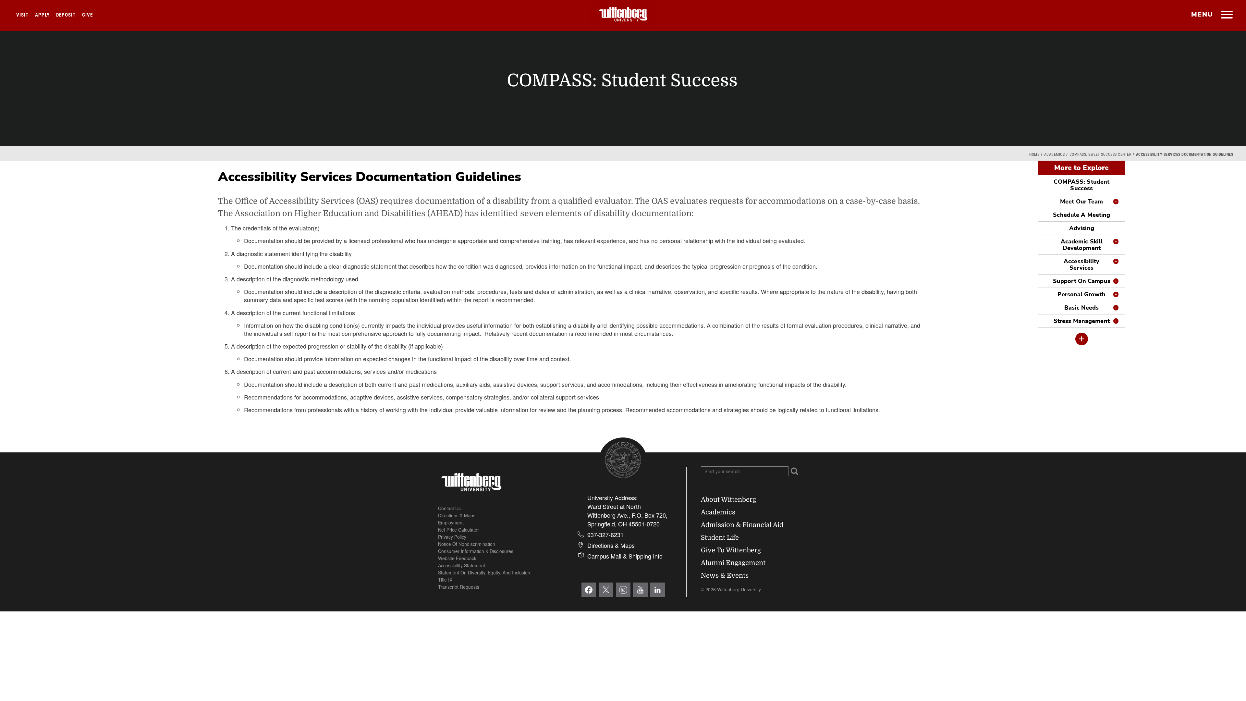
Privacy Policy (452, 537)
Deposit (66, 15)
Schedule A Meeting (1081, 215)
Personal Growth (1081, 294)
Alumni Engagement (733, 563)
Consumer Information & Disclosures (475, 551)
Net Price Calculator (458, 529)
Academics (1054, 154)
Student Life (720, 537)
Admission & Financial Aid (742, 525)
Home (1034, 154)
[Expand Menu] (1081, 339)
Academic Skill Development (1082, 244)
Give (87, 15)
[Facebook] (588, 590)
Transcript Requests (458, 587)
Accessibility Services (1081, 264)
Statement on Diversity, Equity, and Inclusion (484, 572)
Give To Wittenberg (731, 550)
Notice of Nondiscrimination (466, 544)
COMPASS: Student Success (1081, 184)
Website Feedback (457, 558)
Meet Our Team (1081, 201)
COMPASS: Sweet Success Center (1100, 154)
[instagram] (623, 590)
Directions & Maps (456, 515)
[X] (606, 590)
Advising (1081, 228)
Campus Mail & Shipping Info (625, 556)
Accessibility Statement (461, 565)
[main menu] (1226, 15)
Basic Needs (1081, 307)
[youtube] (640, 590)
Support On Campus (1081, 281)
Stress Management (1082, 321)
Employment (451, 522)
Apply (42, 15)
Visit (22, 15)
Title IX (445, 579)
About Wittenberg (728, 499)
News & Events (725, 575)
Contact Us (449, 508)
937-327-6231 (605, 534)
